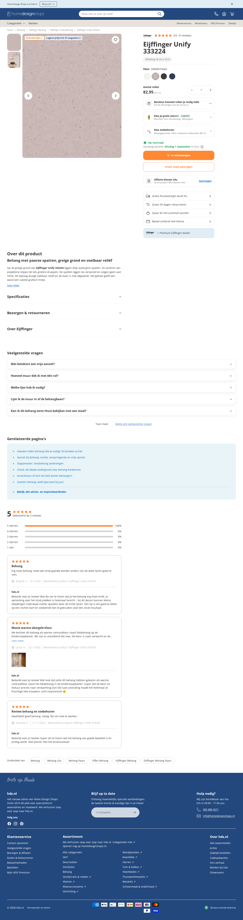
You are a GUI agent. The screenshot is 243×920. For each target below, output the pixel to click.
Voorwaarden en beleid (38, 907)
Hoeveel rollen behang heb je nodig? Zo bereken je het (49, 451)
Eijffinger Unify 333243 (82, 647)
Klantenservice (19, 836)
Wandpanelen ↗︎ (132, 852)
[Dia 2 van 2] (14, 60)
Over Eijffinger (20, 328)
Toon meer (102, 424)
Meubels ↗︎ (129, 881)
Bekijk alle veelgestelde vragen (133, 424)
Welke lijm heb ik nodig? (28, 387)
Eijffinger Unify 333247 (82, 581)
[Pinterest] (22, 824)
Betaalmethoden (17, 862)
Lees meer (13, 285)
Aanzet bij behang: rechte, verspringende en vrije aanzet (51, 457)
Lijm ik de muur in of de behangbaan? (38, 399)
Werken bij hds (219, 867)
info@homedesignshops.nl (219, 815)
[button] (172, 35)
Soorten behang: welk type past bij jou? (40, 482)
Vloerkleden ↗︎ (131, 871)
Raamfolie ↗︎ (130, 857)
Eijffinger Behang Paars (157, 760)
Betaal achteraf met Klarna (168, 221)
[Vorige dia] (28, 96)
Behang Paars (77, 760)
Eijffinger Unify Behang (61, 29)
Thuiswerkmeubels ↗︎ (135, 876)
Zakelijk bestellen (220, 853)
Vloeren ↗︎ (69, 881)
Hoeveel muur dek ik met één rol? (34, 376)
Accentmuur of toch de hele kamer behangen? (44, 475)
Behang (21, 29)
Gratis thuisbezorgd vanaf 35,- (170, 196)
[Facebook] (9, 824)
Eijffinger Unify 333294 (86, 722)
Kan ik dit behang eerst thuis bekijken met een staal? (48, 411)
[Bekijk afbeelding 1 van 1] (19, 660)
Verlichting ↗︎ (70, 891)
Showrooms (217, 872)
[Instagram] (15, 824)
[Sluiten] (232, 4)
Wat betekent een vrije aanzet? (33, 364)
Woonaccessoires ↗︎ (74, 886)
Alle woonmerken (220, 843)
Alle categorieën (72, 852)
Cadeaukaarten (219, 857)
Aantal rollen (151, 87)
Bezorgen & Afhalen (19, 853)
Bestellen (12, 867)
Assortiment (73, 836)
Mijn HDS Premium (18, 872)
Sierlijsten (69, 867)
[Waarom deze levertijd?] (202, 146)
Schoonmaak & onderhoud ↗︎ (140, 886)
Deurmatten (70, 862)
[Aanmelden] (134, 812)
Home (10, 29)
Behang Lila (54, 760)
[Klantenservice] (216, 14)
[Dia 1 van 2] (14, 42)
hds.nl (20, 907)
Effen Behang (100, 760)
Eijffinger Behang (37, 29)
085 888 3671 (211, 809)
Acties (213, 848)
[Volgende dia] (116, 96)
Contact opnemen (17, 843)
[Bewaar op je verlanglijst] (115, 40)
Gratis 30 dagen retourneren (169, 204)
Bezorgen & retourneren (28, 312)
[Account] (224, 14)
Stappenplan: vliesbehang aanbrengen (40, 463)
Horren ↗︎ (128, 862)
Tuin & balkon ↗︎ (132, 867)
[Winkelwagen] (232, 14)
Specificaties (18, 296)
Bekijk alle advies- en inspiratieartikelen (41, 491)
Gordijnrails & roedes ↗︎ (77, 876)
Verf (65, 857)
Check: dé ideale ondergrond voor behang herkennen (49, 469)
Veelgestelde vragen (19, 848)
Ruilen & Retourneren (20, 857)
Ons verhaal (217, 862)
